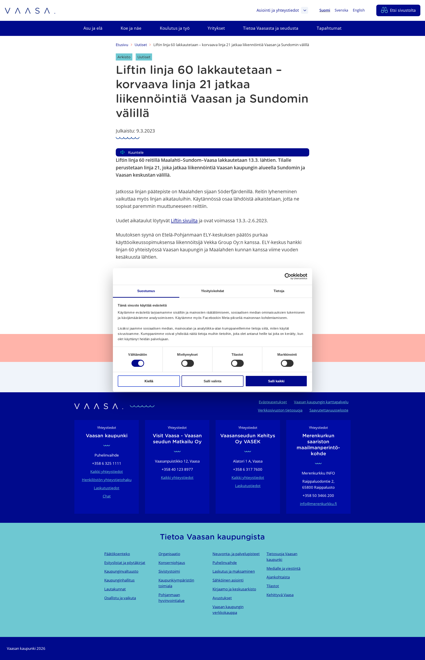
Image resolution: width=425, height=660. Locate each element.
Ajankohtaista (278, 577)
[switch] (187, 363)
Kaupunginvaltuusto (121, 571)
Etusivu (122, 44)
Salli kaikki (276, 381)
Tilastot (273, 585)
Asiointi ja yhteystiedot (278, 10)
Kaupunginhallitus (119, 580)
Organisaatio (169, 553)
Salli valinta (212, 381)
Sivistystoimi (169, 571)
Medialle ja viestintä (283, 568)
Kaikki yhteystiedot (106, 471)
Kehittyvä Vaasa (280, 594)
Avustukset (222, 597)
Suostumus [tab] (146, 291)
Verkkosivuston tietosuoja (280, 410)
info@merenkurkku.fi (318, 503)
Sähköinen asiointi (227, 580)
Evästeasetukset (273, 401)
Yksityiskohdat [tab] (212, 291)
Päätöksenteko (117, 553)
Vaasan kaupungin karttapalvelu (321, 401)
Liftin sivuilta (184, 220)
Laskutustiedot (106, 487)
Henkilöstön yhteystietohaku (106, 479)
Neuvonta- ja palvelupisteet (236, 553)
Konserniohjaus (171, 562)
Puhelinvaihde (224, 562)
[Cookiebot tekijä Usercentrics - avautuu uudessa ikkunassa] (288, 276)
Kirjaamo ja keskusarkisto (234, 589)
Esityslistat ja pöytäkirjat (124, 562)
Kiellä (149, 381)
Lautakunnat (115, 589)
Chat (107, 496)
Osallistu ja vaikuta (120, 597)
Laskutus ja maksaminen (233, 571)
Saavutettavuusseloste (328, 410)
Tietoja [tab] (279, 291)
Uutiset (141, 44)
